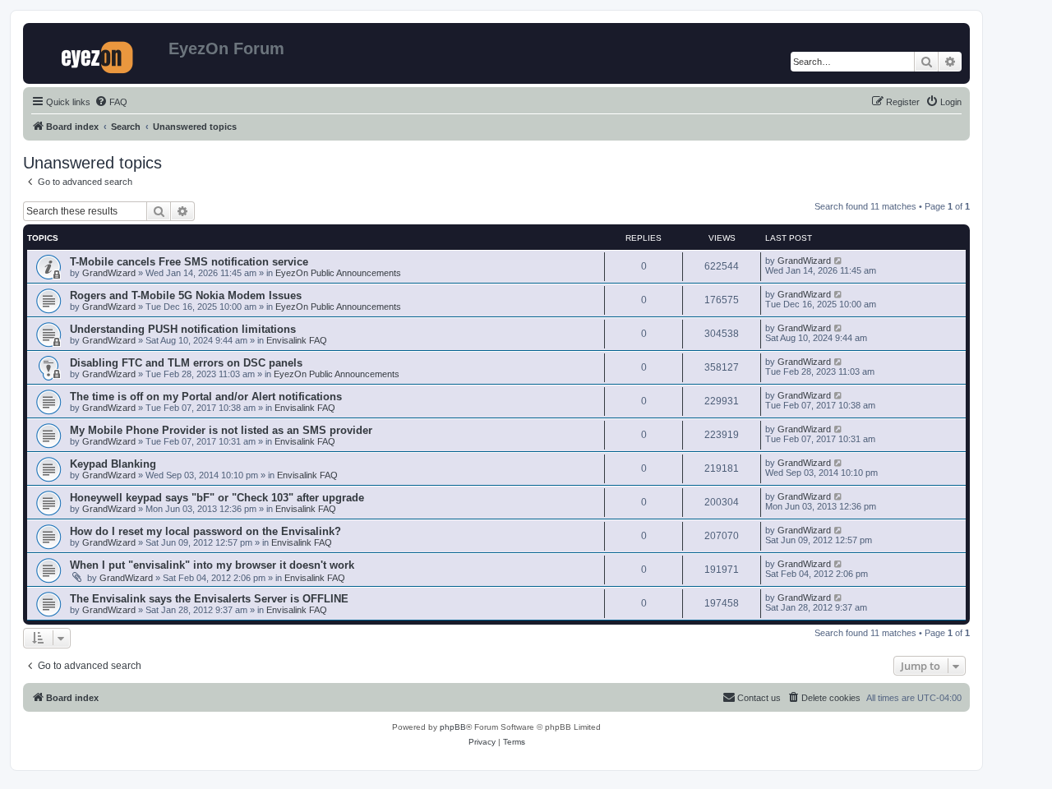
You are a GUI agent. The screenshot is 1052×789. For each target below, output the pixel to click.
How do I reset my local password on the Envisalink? (205, 531)
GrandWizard (109, 273)
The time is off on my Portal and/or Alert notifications (206, 396)
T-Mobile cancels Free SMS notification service (189, 262)
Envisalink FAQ (296, 340)
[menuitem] (111, 102)
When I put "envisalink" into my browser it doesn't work (212, 565)
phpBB (453, 726)
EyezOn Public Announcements (338, 273)
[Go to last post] (838, 260)
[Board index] (97, 53)
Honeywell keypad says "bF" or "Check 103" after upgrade (217, 497)
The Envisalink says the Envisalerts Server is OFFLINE (209, 599)
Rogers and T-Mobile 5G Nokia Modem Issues (186, 295)
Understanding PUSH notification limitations (183, 329)
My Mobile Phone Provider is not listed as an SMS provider (221, 430)
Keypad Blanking (113, 464)
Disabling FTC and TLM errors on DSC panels (186, 363)
